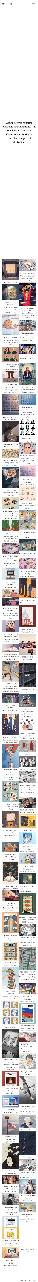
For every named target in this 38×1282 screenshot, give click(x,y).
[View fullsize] (10, 269)
